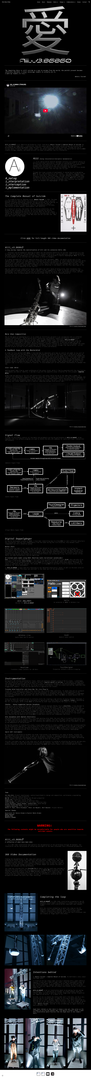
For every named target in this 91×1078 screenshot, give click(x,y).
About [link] (43, 2)
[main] (45, 73)
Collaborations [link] (70, 2)
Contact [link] (84, 2)
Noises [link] (79, 2)
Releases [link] (49, 2)
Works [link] (55, 2)
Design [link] (61, 2)
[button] (89, 2)
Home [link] (38, 2)
